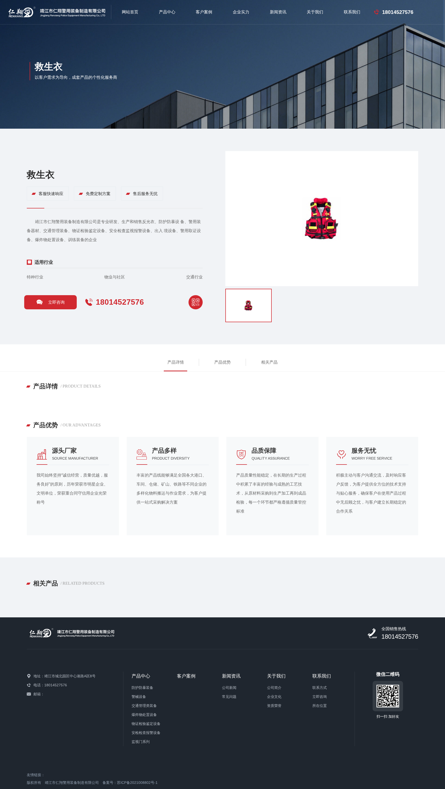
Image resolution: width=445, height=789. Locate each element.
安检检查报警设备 (146, 733)
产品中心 (167, 12)
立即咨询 (56, 302)
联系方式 (319, 688)
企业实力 (241, 12)
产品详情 (175, 362)
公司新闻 (229, 688)
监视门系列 (141, 742)
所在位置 (319, 706)
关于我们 (315, 12)
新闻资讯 (278, 12)
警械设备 (139, 697)
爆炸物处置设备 (144, 715)
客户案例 (204, 12)
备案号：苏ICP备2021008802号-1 (130, 783)
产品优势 (222, 362)
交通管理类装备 (144, 706)
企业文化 (274, 697)
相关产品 (269, 362)
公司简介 (274, 688)
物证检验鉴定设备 (146, 724)
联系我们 (352, 12)
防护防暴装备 (142, 688)
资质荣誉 (274, 706)
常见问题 (229, 697)
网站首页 (130, 12)
